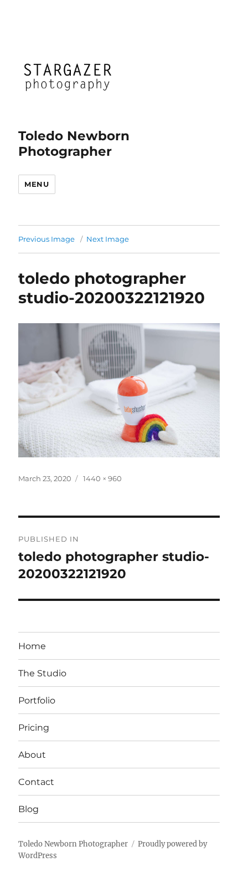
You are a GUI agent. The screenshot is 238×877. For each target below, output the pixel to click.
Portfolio (36, 700)
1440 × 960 (102, 478)
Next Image (107, 238)
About (32, 754)
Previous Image (46, 238)
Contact (36, 782)
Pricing (33, 727)
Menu (36, 184)
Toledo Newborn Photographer (74, 143)
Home (32, 646)
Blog (28, 809)
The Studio (42, 673)
